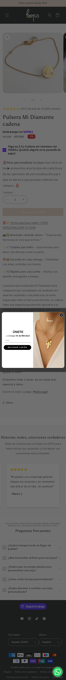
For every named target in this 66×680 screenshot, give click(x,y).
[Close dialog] (61, 315)
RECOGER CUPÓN (17, 347)
